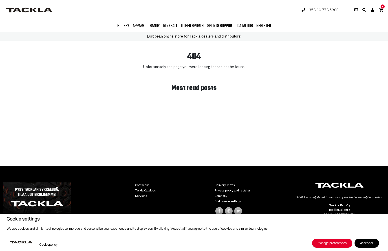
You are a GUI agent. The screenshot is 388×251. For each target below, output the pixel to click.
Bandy (155, 26)
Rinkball (170, 26)
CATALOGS (245, 26)
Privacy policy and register (232, 190)
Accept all (366, 243)
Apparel (139, 26)
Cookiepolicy (48, 244)
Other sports (192, 26)
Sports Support (220, 26)
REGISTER (263, 26)
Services (141, 196)
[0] (381, 10)
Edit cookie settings (228, 201)
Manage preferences (332, 243)
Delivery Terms (225, 185)
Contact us (142, 185)
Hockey (123, 26)
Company (221, 196)
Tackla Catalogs (145, 190)
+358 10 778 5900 (323, 10)
